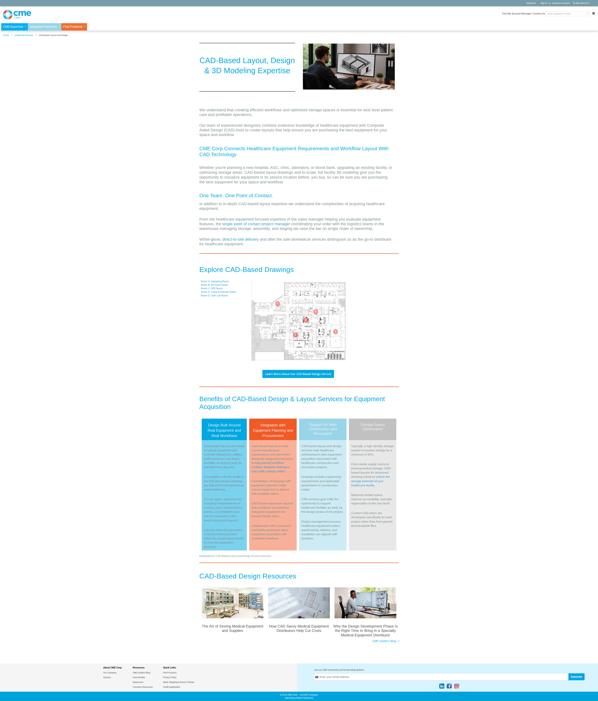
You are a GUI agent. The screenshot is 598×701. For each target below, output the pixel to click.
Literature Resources (143, 687)
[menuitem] (13, 27)
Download (205, 556)
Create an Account (561, 3)
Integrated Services (23, 35)
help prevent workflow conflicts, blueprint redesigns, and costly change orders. (271, 467)
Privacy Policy (169, 677)
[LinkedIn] (441, 687)
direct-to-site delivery (240, 239)
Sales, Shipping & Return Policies (178, 682)
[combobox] (568, 13)
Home (6, 35)
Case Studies (139, 677)
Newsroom (138, 682)
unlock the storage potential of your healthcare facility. (370, 481)
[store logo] (17, 14)
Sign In (544, 3)
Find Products (170, 672)
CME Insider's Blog (141, 672)
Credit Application (171, 687)
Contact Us (539, 13)
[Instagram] (456, 687)
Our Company (110, 672)
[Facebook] (449, 687)
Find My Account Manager (516, 13)
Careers (107, 677)
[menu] (299, 27)
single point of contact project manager (256, 224)
